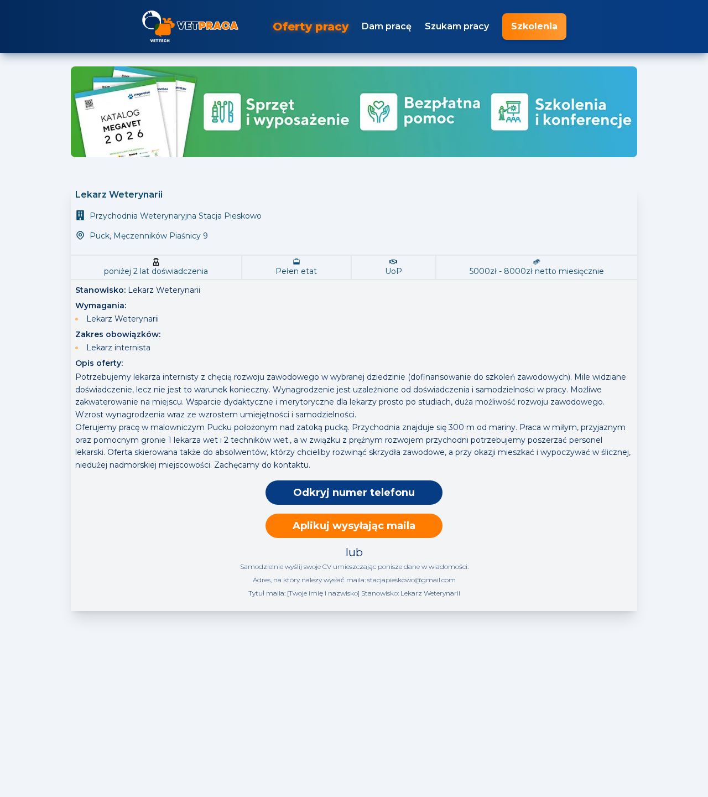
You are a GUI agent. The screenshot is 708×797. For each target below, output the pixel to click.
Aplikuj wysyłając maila (354, 526)
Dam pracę (387, 26)
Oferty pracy (310, 26)
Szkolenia (534, 26)
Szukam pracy (457, 26)
